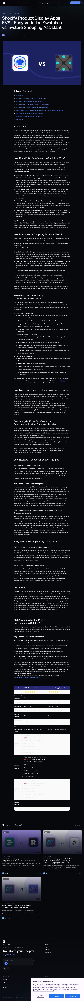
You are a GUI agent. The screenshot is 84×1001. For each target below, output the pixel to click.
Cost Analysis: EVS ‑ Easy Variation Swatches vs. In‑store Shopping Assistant (40, 110)
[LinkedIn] (7, 968)
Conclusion (19, 119)
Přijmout (56, 996)
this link (63, 381)
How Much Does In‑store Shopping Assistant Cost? (32, 107)
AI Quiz (29, 3)
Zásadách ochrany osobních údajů (43, 991)
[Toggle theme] (81, 2)
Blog (46, 3)
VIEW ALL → (78, 825)
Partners (53, 3)
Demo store (21, 3)
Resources (61, 3)
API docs (5, 987)
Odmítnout (72, 996)
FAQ (4, 982)
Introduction (19, 95)
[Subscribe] (6, 963)
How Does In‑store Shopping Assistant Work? (30, 101)
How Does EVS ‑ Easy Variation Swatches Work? (31, 98)
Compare (5, 979)
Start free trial (76, 3)
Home (35, 3)
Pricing (41, 3)
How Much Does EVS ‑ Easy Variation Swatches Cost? (33, 104)
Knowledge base (7, 985)
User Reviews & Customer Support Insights (29, 113)
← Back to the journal (9, 13)
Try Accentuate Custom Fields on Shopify (27, 678)
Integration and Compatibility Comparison (29, 116)
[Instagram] (4, 968)
